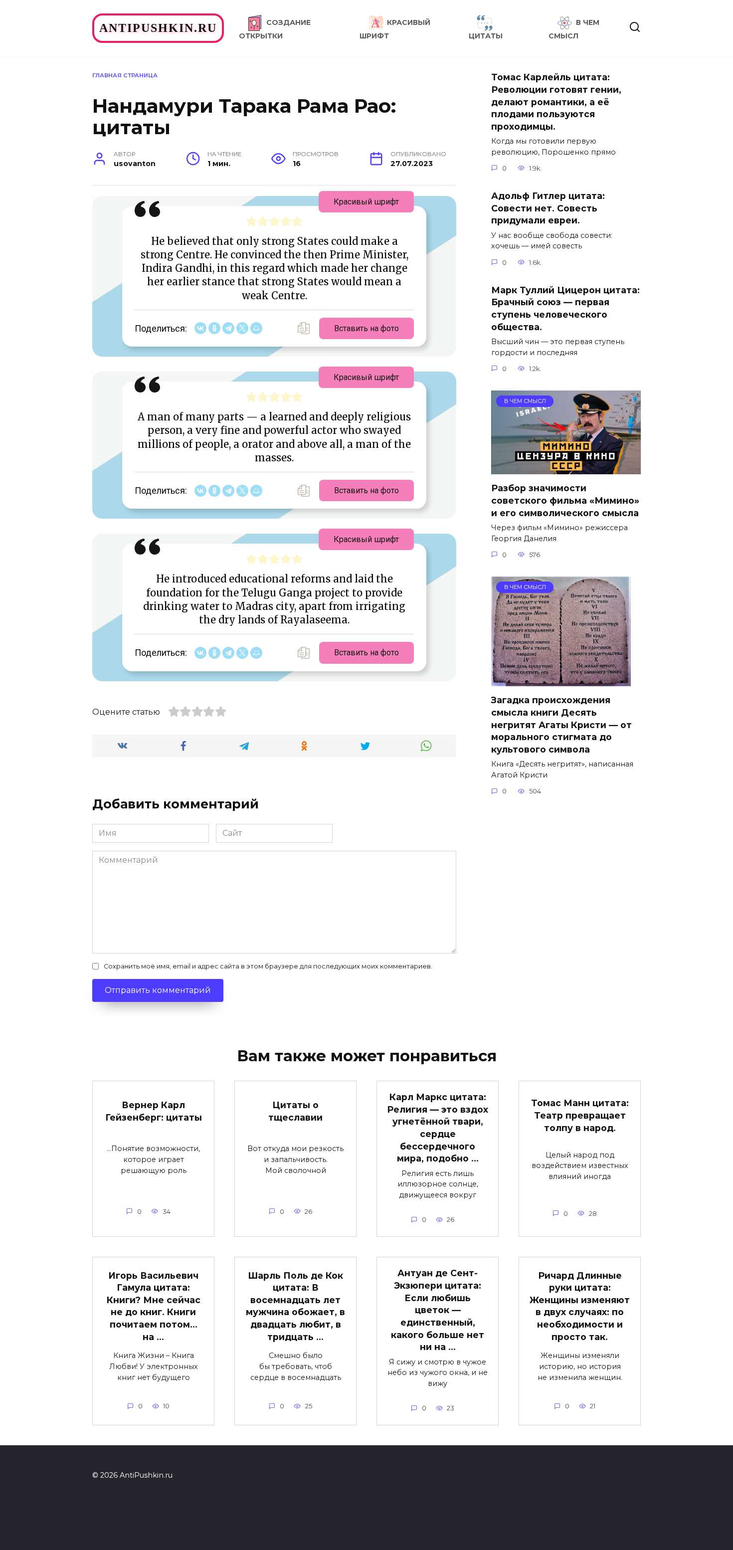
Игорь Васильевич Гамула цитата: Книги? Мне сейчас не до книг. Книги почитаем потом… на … (153, 1306)
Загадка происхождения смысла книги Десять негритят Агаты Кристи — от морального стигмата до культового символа (561, 725)
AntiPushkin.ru (158, 27)
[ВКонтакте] (200, 328)
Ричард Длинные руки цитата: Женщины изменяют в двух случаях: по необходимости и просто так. (580, 1306)
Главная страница (125, 75)
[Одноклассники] (214, 328)
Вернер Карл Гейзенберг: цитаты (153, 1111)
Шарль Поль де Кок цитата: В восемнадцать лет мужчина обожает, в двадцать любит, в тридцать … (295, 1306)
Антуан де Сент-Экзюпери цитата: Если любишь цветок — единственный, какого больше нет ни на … (437, 1310)
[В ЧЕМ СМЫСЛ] (566, 468)
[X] (242, 328)
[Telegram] (228, 328)
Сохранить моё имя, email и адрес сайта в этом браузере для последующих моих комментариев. (268, 966)
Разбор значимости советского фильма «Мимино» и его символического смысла (565, 500)
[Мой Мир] (256, 328)
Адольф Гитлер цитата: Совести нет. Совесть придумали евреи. (548, 208)
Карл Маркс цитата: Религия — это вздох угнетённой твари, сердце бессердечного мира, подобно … (437, 1127)
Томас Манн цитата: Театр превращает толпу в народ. (580, 1115)
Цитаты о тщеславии (295, 1111)
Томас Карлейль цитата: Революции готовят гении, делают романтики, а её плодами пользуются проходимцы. (556, 102)
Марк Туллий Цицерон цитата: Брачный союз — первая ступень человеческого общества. (565, 308)
